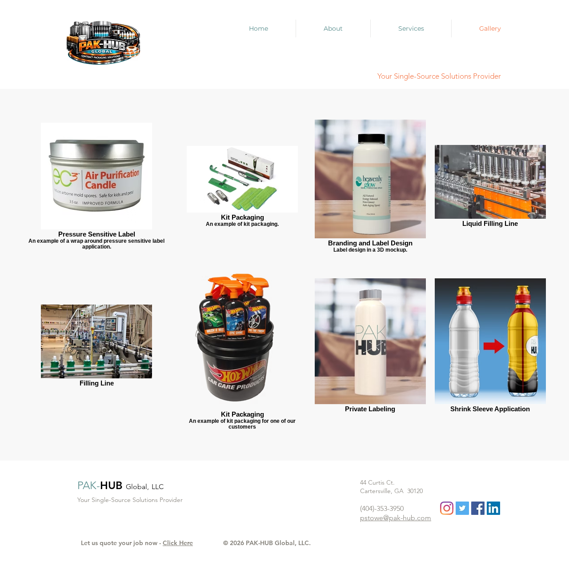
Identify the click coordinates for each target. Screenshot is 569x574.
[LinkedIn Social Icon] (493, 508)
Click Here (178, 543)
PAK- (88, 485)
